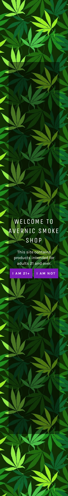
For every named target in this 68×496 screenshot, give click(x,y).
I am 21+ (21, 273)
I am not (46, 273)
